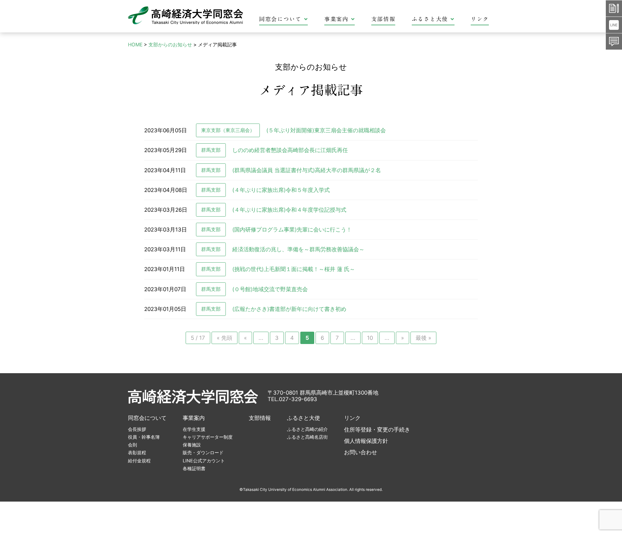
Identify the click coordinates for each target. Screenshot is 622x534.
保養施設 (192, 444)
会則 (132, 444)
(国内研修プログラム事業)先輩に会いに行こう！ (292, 229)
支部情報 (383, 19)
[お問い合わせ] (614, 41)
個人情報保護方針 (366, 441)
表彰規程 (137, 452)
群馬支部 (211, 150)
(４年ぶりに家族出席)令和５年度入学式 (281, 190)
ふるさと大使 (430, 19)
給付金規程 (139, 460)
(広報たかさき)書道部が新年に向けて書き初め (289, 309)
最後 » (423, 338)
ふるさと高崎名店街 (307, 437)
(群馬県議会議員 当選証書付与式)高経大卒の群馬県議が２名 (306, 170)
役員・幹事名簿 (144, 437)
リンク (480, 19)
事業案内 (336, 19)
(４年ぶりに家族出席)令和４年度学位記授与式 (289, 210)
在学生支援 (194, 429)
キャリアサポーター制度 (208, 437)
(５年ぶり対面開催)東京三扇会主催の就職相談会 (326, 130)
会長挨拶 (137, 429)
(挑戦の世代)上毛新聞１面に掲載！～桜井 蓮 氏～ (293, 269)
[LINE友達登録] (614, 25)
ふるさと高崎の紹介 (307, 429)
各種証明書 (194, 468)
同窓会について (280, 19)
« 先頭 (224, 338)
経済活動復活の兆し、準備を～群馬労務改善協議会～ (298, 249)
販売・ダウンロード (203, 452)
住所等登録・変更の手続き (377, 429)
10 (370, 338)
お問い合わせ (360, 452)
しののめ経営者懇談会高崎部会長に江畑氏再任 (290, 150)
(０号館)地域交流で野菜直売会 (270, 289)
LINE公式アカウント (204, 460)
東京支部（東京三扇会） (228, 130)
